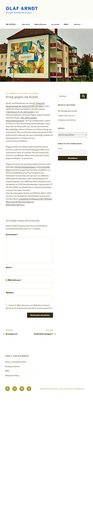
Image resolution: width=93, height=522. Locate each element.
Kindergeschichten (12, 366)
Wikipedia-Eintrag (12, 375)
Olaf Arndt (22, 8)
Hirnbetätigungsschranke (68, 111)
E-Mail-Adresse (14, 280)
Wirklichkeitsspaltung (25, 167)
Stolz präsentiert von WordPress (71, 389)
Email (60, 148)
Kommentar (12, 234)
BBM (7, 371)
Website (10, 292)
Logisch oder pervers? (66, 115)
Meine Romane (40, 24)
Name (9, 267)
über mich (26, 24)
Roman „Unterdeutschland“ (15, 362)
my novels (55, 24)
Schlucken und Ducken (67, 120)
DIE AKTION (11, 24)
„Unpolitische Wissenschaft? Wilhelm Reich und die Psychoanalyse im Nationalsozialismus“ (29, 202)
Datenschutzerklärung (48, 389)
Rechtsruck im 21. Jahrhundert (20, 112)
